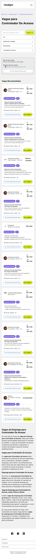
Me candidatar (27, 114)
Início (5, 14)
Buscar (29, 32)
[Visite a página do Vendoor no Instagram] (18, 533)
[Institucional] (18, 547)
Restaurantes (13, 14)
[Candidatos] (18, 543)
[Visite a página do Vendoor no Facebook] (12, 533)
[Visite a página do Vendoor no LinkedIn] (23, 533)
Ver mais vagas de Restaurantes (18, 71)
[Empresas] (18, 539)
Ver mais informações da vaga (12, 114)
